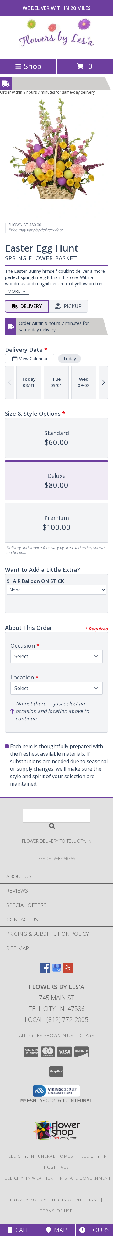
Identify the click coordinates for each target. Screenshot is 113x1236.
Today (69, 358)
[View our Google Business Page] (56, 970)
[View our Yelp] (68, 970)
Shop (32, 66)
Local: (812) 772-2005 (56, 1019)
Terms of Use (56, 1211)
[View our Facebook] (45, 970)
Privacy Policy (28, 1200)
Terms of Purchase (75, 1200)
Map (59, 1230)
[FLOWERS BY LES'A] (56, 49)
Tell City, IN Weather (27, 1178)
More (14, 291)
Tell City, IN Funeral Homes (39, 1156)
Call (20, 1230)
